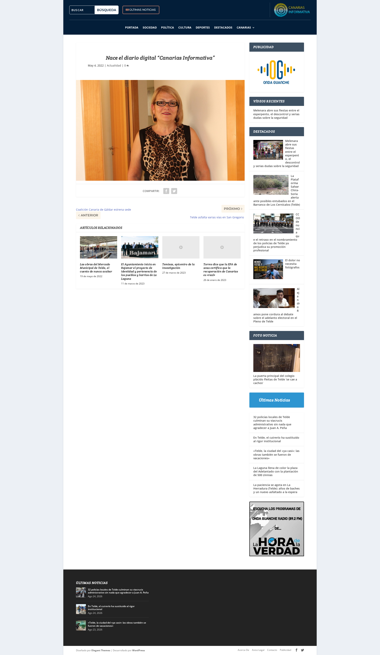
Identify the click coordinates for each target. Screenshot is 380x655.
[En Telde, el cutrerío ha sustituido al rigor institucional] (81, 609)
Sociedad (150, 27)
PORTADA (131, 27)
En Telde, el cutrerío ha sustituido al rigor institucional (276, 439)
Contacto (272, 650)
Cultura (184, 27)
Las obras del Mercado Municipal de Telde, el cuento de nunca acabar (96, 267)
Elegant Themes (100, 650)
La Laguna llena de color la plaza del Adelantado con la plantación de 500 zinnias (275, 471)
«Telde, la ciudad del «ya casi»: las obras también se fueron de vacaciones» (276, 454)
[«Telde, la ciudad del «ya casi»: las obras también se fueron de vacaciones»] (81, 625)
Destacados (223, 27)
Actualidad (114, 65)
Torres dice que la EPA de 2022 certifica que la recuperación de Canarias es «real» (220, 269)
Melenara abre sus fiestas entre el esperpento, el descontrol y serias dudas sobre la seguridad (276, 114)
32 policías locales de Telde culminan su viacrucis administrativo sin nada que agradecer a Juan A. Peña (272, 422)
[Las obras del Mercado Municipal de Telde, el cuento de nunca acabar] (98, 247)
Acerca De (243, 650)
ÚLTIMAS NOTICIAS (142, 9)
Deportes (203, 27)
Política (167, 27)
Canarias (244, 27)
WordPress (138, 650)
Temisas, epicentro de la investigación (178, 266)
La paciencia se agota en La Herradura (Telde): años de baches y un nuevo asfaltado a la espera (276, 488)
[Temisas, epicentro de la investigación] (181, 247)
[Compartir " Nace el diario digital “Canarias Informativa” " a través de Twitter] (174, 191)
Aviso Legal (258, 650)
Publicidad (285, 650)
